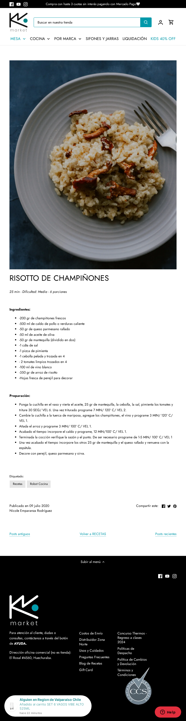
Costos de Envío (91, 633)
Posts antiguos (19, 534)
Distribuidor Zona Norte (92, 641)
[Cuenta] (160, 22)
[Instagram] (25, 4)
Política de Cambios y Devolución (132, 661)
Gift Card (86, 669)
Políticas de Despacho (125, 650)
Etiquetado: (16, 476)
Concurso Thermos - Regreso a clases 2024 (132, 637)
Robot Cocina (39, 484)
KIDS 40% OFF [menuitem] (163, 38)
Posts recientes (166, 534)
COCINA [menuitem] (37, 38)
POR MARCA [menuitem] (65, 38)
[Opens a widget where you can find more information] (168, 712)
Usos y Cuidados (91, 650)
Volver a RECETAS (93, 534)
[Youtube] (18, 4)
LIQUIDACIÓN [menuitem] (135, 38)
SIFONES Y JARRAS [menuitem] (102, 38)
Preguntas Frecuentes (94, 657)
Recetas (17, 484)
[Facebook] (11, 4)
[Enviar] (145, 22)
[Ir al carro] (171, 22)
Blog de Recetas (90, 663)
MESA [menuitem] (15, 38)
